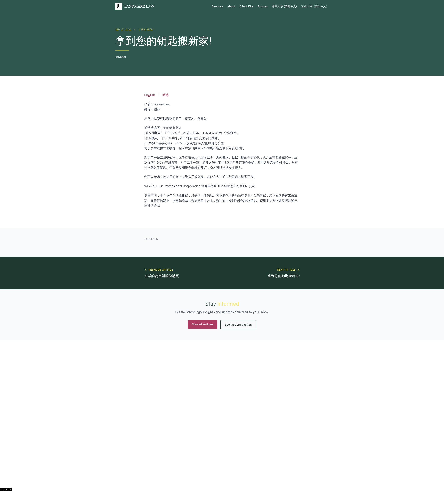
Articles (263, 6)
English (149, 95)
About (231, 6)
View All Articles (202, 324)
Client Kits (246, 6)
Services (217, 6)
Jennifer (120, 57)
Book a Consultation (238, 324)
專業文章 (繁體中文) (284, 6)
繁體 (165, 95)
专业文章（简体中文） (315, 6)
